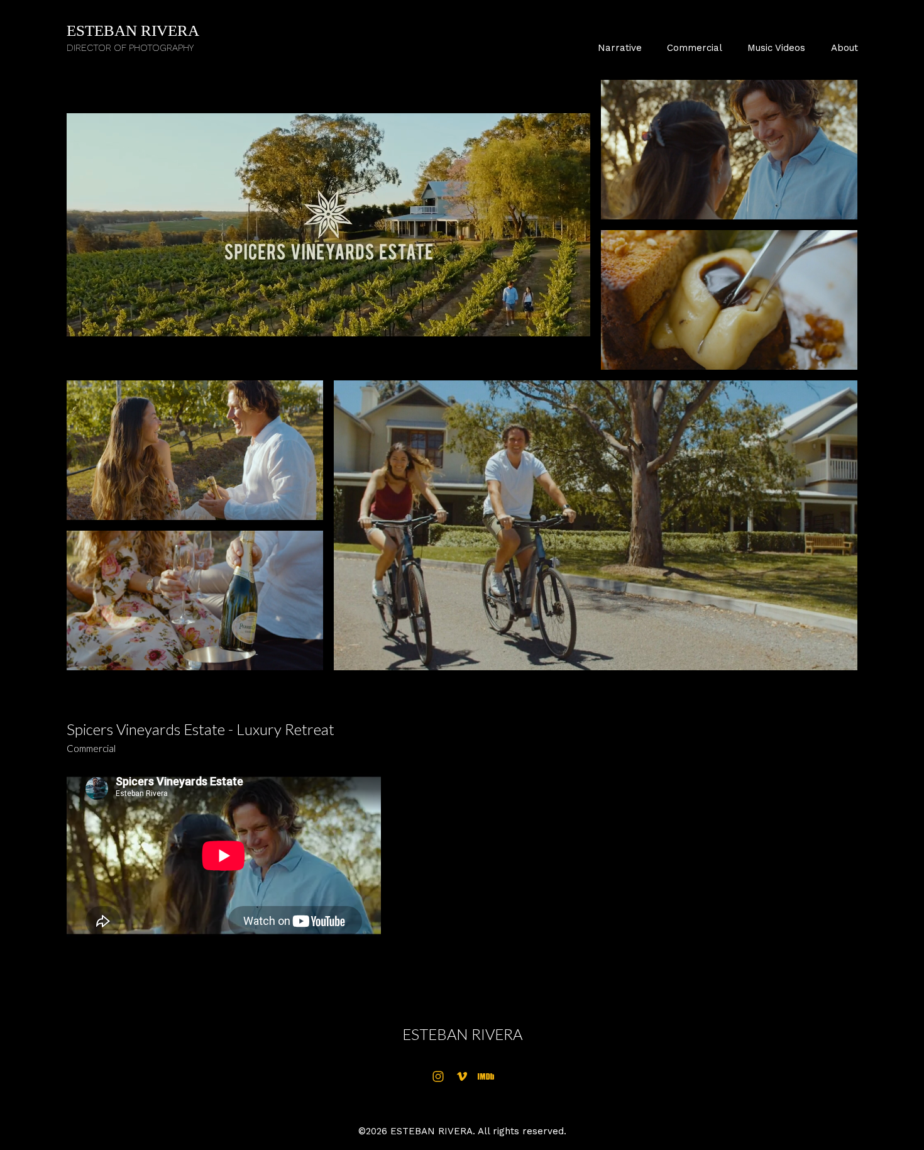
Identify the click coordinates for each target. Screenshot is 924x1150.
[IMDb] (486, 1076)
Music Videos (776, 47)
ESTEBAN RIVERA (462, 1034)
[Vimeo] (462, 1076)
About (844, 47)
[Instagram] (438, 1076)
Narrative (620, 47)
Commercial (694, 47)
